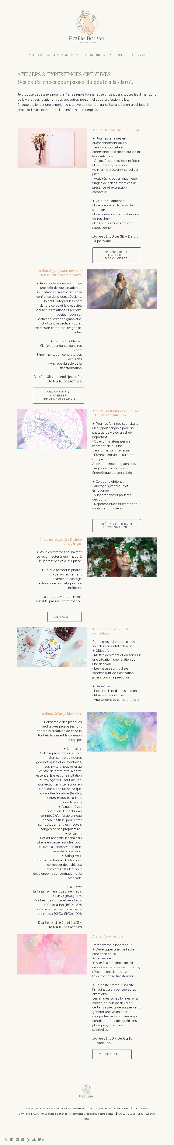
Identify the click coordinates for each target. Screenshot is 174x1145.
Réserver (137, 55)
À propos (117, 55)
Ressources (94, 55)
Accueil (35, 55)
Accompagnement (63, 55)
